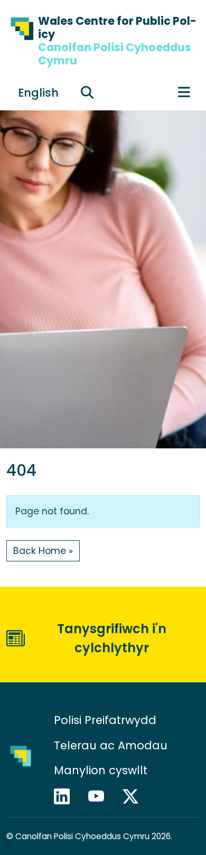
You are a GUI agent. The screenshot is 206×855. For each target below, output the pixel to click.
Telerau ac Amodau (110, 745)
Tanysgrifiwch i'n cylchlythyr (111, 638)
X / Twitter (135, 796)
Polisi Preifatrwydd (105, 720)
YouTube (101, 796)
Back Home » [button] (43, 550)
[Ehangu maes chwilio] (87, 92)
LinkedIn (66, 796)
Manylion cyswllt (102, 770)
